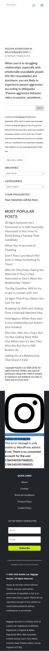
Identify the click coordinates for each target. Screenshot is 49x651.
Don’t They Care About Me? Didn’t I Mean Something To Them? (22, 260)
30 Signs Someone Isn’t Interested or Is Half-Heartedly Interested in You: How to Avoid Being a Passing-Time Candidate (24, 231)
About (24, 482)
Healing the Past (23, 56)
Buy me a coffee (15, 160)
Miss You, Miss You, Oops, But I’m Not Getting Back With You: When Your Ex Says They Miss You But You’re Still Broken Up (24, 341)
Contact (25, 488)
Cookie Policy (24, 507)
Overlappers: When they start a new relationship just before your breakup (23, 323)
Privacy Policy (24, 501)
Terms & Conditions (24, 495)
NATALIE (11, 56)
